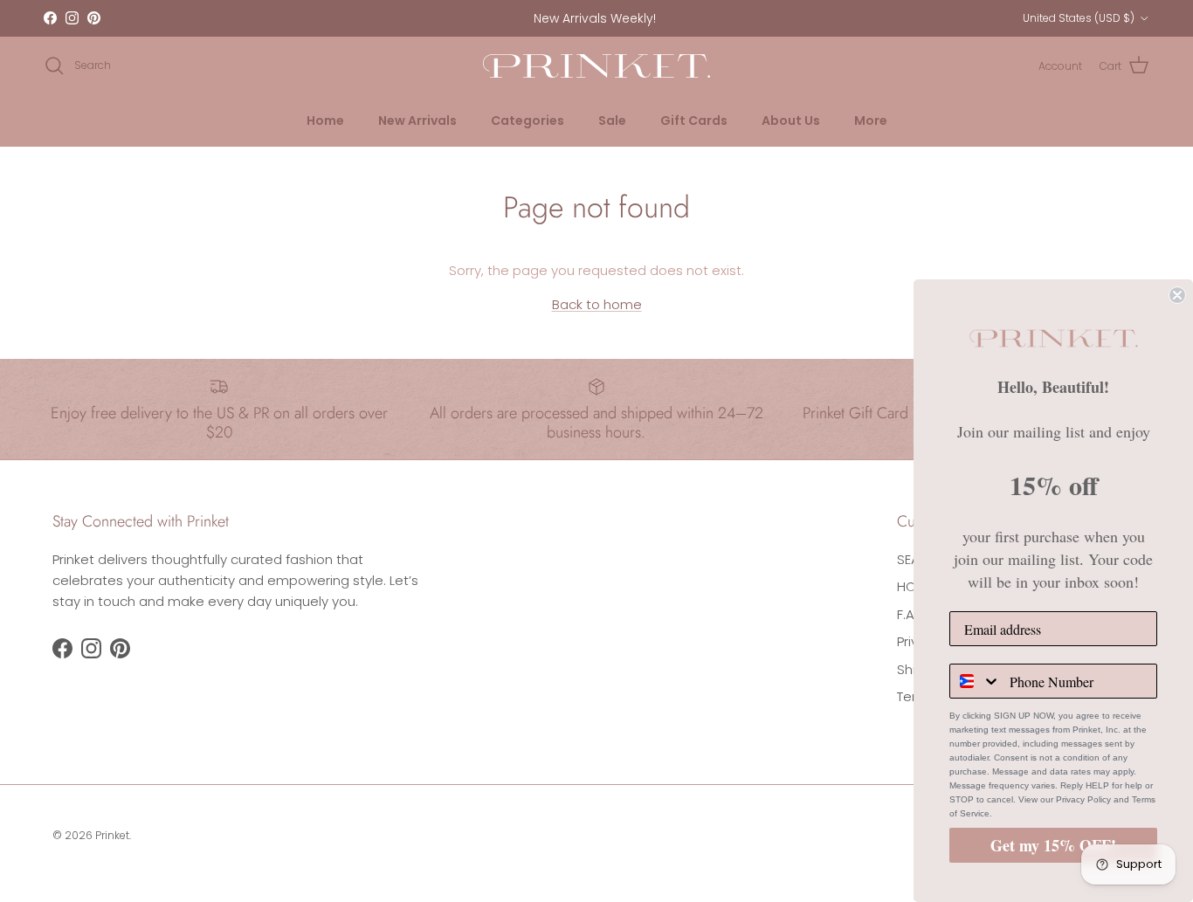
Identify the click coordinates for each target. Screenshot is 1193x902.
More (870, 120)
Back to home (597, 304)
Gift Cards (694, 120)
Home (325, 120)
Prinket (112, 835)
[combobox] (975, 681)
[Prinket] (596, 66)
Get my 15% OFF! (1053, 845)
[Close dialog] (1177, 295)
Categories (527, 120)
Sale (612, 120)
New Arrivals (417, 120)
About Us (791, 120)
